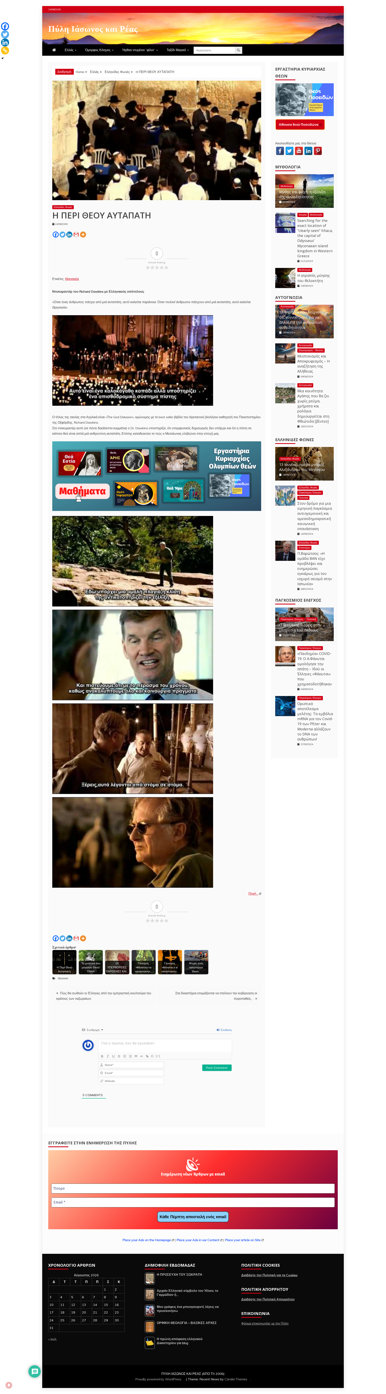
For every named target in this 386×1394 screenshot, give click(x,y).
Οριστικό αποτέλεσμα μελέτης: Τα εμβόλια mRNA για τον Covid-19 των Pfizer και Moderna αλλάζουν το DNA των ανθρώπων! (315, 721)
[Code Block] (141, 1056)
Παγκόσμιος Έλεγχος (310, 492)
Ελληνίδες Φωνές (63, 207)
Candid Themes (236, 1379)
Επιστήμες (304, 547)
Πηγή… (253, 894)
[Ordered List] (124, 1056)
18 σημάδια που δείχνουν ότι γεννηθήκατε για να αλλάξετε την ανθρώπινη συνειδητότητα (301, 320)
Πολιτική (303, 497)
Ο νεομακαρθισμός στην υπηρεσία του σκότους (300, 627)
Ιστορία (303, 214)
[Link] (147, 1056)
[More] (83, 235)
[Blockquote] (136, 1056)
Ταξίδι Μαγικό (176, 50)
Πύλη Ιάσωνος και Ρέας (93, 28)
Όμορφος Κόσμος (98, 50)
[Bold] (102, 1056)
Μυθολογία (288, 167)
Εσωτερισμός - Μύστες (311, 350)
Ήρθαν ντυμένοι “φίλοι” (138, 50)
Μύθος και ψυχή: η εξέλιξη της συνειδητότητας (302, 194)
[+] (158, 1055)
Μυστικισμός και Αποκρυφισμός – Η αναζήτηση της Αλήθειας (313, 364)
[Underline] (113, 1056)
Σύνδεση (226, 1030)
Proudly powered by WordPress (158, 1379)
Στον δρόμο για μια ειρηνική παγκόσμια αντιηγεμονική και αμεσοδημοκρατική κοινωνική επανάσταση (314, 516)
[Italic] (108, 1056)
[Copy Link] (5, 50)
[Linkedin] (69, 235)
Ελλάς (69, 50)
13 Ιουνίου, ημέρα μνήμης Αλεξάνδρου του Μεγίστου (302, 467)
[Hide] (2, 58)
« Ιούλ (52, 1339)
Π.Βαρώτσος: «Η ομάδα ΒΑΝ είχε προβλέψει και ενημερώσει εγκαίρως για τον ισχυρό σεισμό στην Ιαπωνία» (314, 568)
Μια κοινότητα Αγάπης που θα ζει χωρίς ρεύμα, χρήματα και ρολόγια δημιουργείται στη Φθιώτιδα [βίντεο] (313, 406)
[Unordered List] (130, 1056)
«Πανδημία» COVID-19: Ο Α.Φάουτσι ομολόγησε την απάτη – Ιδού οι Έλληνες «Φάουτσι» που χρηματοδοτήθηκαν (314, 668)
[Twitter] (63, 235)
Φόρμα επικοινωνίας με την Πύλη (264, 1323)
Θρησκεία (72, 279)
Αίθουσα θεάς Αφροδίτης (298, 125)
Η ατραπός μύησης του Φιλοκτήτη (313, 278)
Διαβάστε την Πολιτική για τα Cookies (269, 1275)
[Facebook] (56, 235)
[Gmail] (76, 235)
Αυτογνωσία (288, 297)
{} (152, 1055)
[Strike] (119, 1056)
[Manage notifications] (9, 1385)
